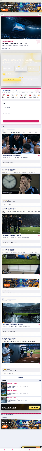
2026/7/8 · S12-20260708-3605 (9, 170)
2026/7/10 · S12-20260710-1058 (9, 209)
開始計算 (21, 121)
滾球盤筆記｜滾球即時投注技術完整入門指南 (15, 43)
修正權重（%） (5, 114)
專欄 (10, 414)
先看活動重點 (30, 79)
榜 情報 (40, 14)
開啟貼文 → (11, 204)
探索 (12, 450)
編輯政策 (7, 414)
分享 (8, 204)
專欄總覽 (40, 380)
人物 (37, 450)
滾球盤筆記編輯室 (4, 48)
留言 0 (5, 294)
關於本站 (2, 414)
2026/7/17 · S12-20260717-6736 (9, 300)
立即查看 (38, 448)
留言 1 (5, 204)
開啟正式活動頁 (11, 79)
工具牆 (12, 414)
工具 (21, 450)
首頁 (4, 450)
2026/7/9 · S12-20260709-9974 (9, 250)
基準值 (4, 103)
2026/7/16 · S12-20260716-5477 (9, 131)
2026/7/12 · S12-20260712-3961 (9, 339)
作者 (4, 414)
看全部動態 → (21, 377)
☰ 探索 (2, 14)
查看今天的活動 (34, 407)
